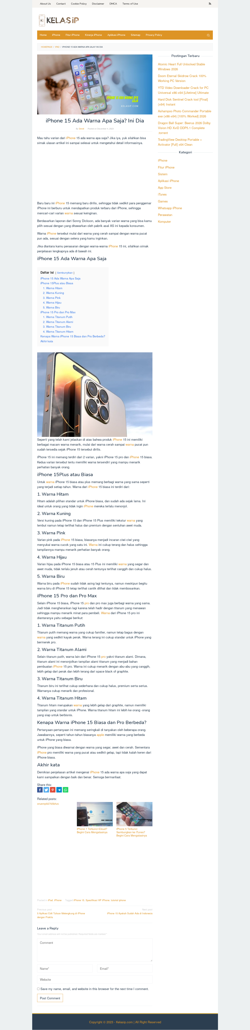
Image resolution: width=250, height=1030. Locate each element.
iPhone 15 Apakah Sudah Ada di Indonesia (129, 911)
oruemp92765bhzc (48, 803)
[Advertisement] (94, 173)
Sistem (162, 174)
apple (101, 734)
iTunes (162, 194)
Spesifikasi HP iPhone (97, 900)
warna (69, 213)
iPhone (70, 137)
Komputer (164, 221)
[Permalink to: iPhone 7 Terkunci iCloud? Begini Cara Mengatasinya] (95, 814)
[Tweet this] (46, 789)
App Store (164, 187)
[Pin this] (52, 789)
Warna (93, 544)
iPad (50, 900)
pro (87, 603)
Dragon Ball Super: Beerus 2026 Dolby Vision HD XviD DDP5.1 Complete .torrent (184, 127)
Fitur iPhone (166, 167)
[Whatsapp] (65, 789)
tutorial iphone (118, 900)
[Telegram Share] (59, 789)
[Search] (208, 35)
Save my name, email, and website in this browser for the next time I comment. (94, 988)
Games (163, 201)
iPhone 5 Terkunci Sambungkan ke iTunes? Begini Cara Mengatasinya (131, 832)
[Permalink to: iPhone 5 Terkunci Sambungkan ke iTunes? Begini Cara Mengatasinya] (134, 814)
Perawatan (165, 214)
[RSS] (210, 4)
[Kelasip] (58, 20)
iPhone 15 (79, 900)
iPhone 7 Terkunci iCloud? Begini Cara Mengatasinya (92, 830)
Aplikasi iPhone (168, 180)
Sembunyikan (65, 272)
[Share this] (40, 789)
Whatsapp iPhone (170, 208)
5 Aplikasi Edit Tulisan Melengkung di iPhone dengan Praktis (61, 913)
